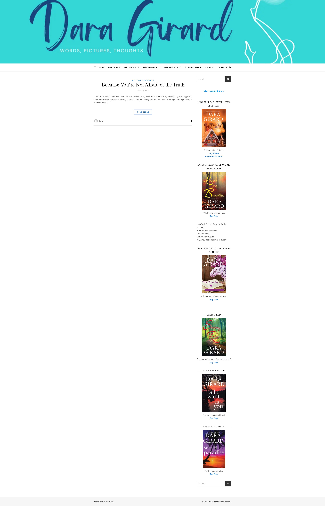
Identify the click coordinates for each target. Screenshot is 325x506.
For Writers (150, 67)
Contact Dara (193, 67)
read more (143, 112)
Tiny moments (203, 233)
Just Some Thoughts (143, 80)
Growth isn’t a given (205, 236)
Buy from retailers (214, 156)
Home (101, 67)
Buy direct (214, 153)
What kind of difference (207, 230)
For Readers (171, 67)
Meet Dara (114, 67)
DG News (210, 67)
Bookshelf (130, 67)
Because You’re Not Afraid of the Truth (143, 85)
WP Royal (109, 501)
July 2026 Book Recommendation (211, 239)
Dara (101, 121)
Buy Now (214, 216)
